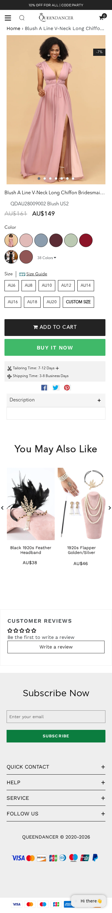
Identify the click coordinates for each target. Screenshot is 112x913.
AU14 (86, 286)
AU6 (12, 286)
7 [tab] (73, 178)
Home (13, 28)
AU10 (47, 286)
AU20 (52, 302)
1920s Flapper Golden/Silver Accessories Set (81, 552)
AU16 (13, 302)
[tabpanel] (56, 109)
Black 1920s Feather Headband (30, 550)
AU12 (66, 286)
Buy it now (55, 347)
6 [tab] (67, 178)
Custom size (78, 302)
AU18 (32, 302)
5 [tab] (61, 178)
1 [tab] (39, 178)
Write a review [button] (56, 647)
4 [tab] (56, 178)
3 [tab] (50, 178)
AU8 (29, 286)
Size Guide (36, 274)
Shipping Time (25, 376)
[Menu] (10, 17)
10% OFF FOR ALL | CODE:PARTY (56, 5)
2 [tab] (44, 178)
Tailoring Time (24, 368)
